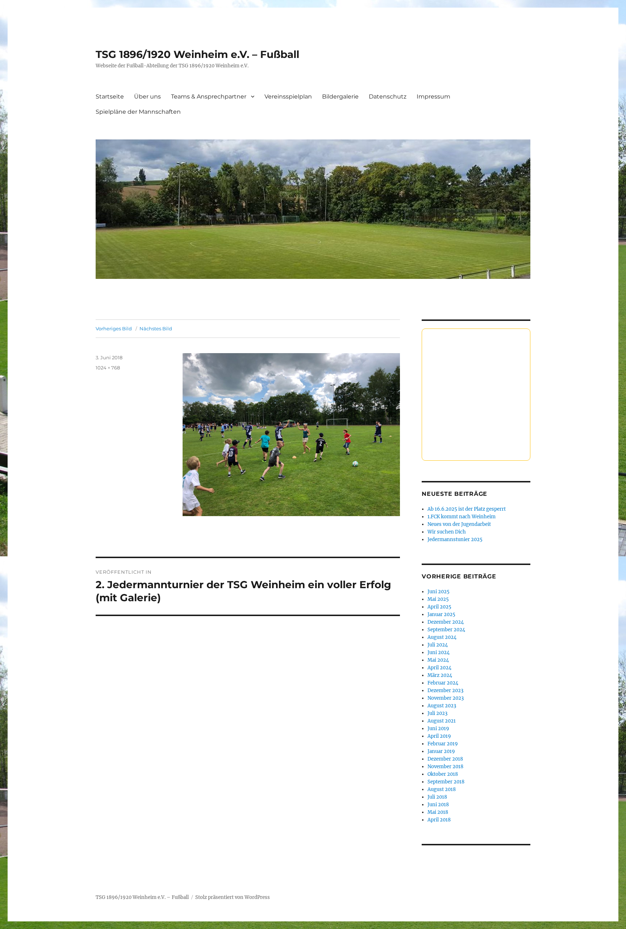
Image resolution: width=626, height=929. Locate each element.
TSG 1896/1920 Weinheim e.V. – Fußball (197, 54)
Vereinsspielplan (288, 96)
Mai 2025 (438, 599)
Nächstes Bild (155, 328)
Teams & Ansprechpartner (208, 96)
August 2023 (441, 706)
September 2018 (445, 782)
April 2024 (439, 668)
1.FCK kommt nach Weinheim (461, 517)
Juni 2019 (438, 728)
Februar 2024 (442, 683)
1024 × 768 (108, 368)
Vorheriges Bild (114, 328)
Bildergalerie (340, 96)
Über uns (147, 96)
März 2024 (439, 675)
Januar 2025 (441, 614)
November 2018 (445, 766)
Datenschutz (387, 96)
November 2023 (445, 698)
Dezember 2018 (445, 759)
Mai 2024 (438, 660)
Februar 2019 (442, 744)
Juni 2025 (438, 592)
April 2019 (439, 736)
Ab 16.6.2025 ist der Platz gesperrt (466, 509)
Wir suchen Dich (446, 532)
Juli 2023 (437, 713)
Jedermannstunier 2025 (455, 539)
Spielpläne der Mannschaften (138, 111)
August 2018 (441, 789)
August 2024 (441, 637)
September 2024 (446, 630)
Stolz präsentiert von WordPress (232, 897)
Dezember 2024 (445, 622)
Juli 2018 (437, 797)
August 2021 (441, 721)
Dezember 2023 (445, 690)
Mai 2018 (437, 812)
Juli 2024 (437, 645)
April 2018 (439, 820)
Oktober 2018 (442, 774)
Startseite (110, 96)
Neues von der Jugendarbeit (459, 524)
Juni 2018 (438, 805)
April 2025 (439, 607)
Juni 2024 (438, 652)
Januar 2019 (441, 751)
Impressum (433, 96)
